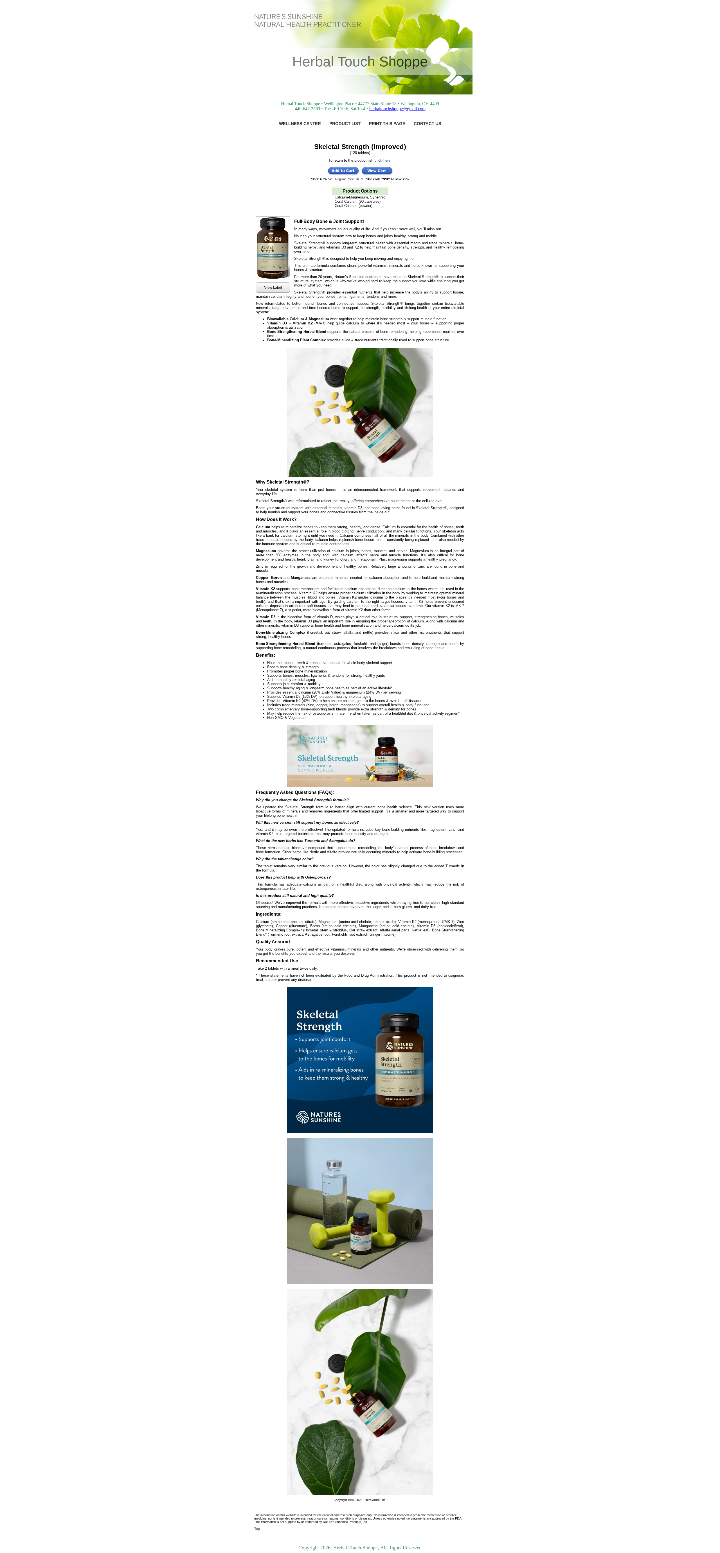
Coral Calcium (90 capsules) (358, 201)
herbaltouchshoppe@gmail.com (397, 108)
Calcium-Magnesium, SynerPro (360, 197)
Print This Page (387, 123)
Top (257, 1529)
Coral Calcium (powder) (353, 206)
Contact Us (427, 123)
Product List (345, 123)
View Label (273, 287)
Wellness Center (300, 123)
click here (382, 160)
